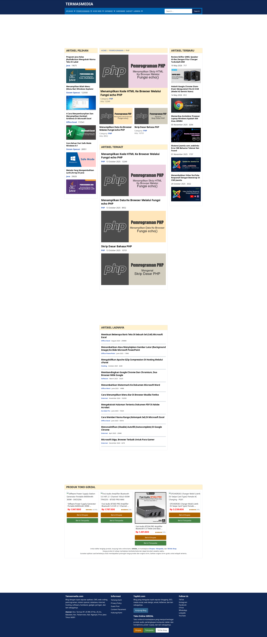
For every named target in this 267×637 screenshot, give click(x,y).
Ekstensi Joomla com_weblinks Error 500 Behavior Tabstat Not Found (185, 148)
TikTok (181, 599)
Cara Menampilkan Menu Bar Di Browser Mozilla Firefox (130, 394)
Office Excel (71, 122)
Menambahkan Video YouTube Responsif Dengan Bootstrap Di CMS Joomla (185, 177)
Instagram (183, 602)
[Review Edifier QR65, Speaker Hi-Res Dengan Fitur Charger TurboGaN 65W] (186, 75)
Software (104, 378)
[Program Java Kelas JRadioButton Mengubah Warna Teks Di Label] (81, 75)
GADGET (129, 11)
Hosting (104, 366)
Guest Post (115, 606)
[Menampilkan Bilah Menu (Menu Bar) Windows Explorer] (81, 102)
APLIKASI (69, 11)
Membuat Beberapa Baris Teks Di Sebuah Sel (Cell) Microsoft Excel (132, 336)
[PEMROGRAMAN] (90, 11)
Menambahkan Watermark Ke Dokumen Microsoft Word (130, 384)
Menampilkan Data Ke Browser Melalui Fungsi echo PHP (115, 128)
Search (197, 11)
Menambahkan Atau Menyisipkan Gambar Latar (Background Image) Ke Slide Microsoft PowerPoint (133, 348)
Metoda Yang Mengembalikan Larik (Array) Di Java (80, 171)
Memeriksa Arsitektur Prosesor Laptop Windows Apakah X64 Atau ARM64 (185, 118)
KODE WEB (97, 11)
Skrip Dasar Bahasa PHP (146, 127)
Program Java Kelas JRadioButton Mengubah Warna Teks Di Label (80, 59)
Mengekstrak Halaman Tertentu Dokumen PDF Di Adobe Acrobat (130, 406)
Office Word (105, 388)
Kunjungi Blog (140, 610)
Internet (104, 398)
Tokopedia (149, 630)
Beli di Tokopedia (82, 520)
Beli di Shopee (82, 515)
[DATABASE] (114, 11)
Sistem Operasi (73, 92)
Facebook (182, 605)
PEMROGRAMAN (82, 11)
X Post (181, 607)
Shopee (138, 630)
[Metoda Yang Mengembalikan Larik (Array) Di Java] (81, 186)
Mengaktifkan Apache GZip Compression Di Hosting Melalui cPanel (132, 361)
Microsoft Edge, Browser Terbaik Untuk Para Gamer (127, 439)
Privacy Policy (116, 603)
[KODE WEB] (102, 11)
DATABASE (109, 11)
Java (68, 65)
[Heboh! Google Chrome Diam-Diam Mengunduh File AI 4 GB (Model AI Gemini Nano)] (186, 105)
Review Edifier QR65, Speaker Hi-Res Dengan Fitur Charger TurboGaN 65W (184, 59)
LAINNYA (137, 11)
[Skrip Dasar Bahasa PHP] (151, 116)
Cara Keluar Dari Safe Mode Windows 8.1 (78, 144)
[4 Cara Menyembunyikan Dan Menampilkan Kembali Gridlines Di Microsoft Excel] (81, 132)
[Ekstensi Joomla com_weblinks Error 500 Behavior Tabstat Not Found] (186, 164)
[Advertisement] (133, 31)
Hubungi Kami (116, 613)
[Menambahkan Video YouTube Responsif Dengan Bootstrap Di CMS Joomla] (186, 194)
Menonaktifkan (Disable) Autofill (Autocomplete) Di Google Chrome (131, 428)
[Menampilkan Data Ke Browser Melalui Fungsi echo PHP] (116, 116)
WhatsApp (183, 610)
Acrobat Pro (105, 411)
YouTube (182, 616)
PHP (111, 98)
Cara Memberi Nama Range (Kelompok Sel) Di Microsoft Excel (132, 417)
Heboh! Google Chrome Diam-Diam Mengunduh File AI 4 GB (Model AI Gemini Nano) (185, 89)
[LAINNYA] (141, 11)
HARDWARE (120, 11)
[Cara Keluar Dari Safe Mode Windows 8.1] (81, 159)
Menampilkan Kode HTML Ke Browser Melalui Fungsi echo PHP (130, 93)
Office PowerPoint (108, 353)
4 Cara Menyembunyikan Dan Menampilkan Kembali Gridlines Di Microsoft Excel (79, 116)
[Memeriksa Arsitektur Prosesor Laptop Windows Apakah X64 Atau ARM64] (186, 135)
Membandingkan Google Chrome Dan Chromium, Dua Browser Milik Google (129, 374)
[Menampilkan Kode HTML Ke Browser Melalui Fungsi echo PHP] (133, 71)
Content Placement (118, 609)
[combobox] (178, 11)
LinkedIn (182, 613)
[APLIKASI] (74, 11)
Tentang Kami (116, 600)
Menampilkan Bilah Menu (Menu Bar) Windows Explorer (79, 87)
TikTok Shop (162, 630)
